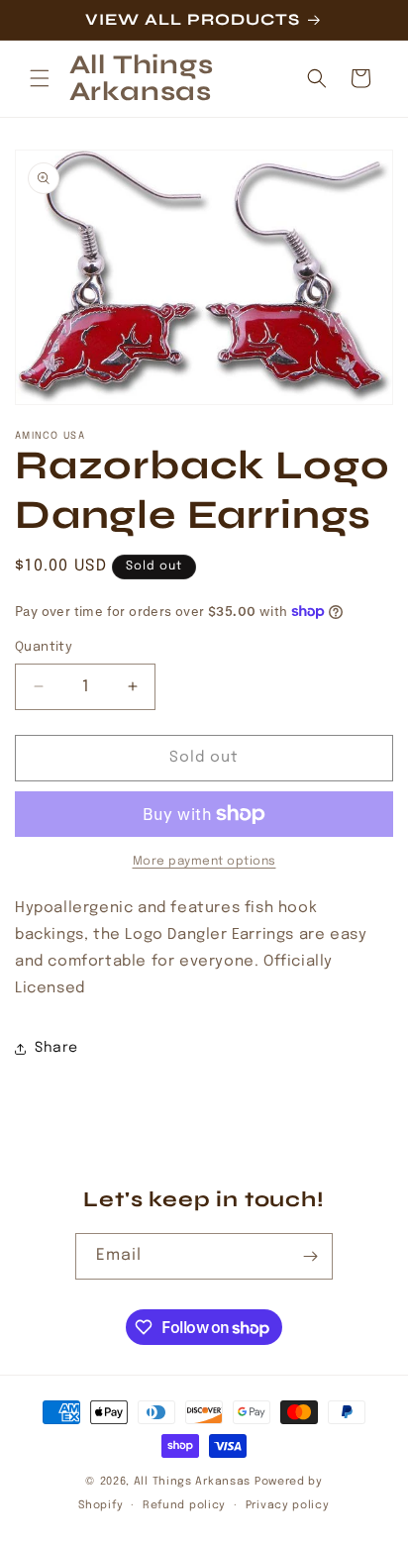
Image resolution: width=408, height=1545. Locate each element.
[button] (39, 78)
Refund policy (184, 1505)
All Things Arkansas (192, 1482)
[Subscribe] (310, 1256)
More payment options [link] (204, 862)
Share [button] (56, 1048)
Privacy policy (288, 1505)
